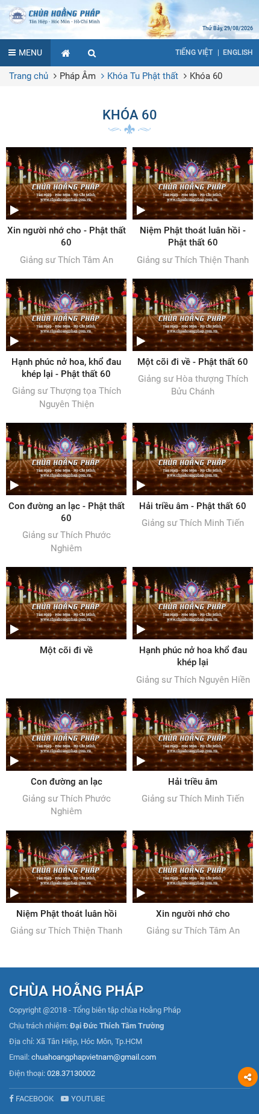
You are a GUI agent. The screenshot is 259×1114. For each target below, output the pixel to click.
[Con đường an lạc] (66, 758)
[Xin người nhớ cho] (193, 884)
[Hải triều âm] (193, 752)
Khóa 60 (206, 76)
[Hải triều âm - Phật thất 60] (193, 476)
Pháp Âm (78, 76)
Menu (30, 52)
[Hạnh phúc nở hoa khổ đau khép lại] (193, 626)
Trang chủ (28, 76)
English (238, 52)
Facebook (35, 1098)
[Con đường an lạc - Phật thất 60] (66, 489)
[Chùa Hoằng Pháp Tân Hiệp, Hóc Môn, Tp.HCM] (129, 15)
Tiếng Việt (194, 52)
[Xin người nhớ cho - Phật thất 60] (66, 207)
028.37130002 (71, 1073)
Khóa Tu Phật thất (142, 76)
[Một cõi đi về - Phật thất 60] (193, 339)
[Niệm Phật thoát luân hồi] (66, 884)
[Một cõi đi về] (66, 611)
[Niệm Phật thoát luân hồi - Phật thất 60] (193, 207)
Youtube (88, 1098)
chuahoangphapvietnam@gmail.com (93, 1057)
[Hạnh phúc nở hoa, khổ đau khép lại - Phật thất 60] (66, 345)
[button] (92, 52)
